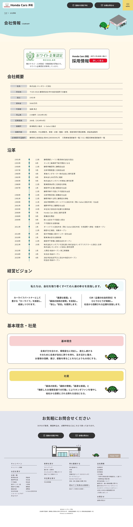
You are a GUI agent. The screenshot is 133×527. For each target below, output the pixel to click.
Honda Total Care (75, 479)
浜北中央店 (14, 491)
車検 (70, 472)
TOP (5, 13)
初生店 (28, 482)
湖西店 (28, 489)
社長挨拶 (100, 467)
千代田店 (14, 482)
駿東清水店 (14, 477)
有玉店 (28, 480)
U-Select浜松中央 (31, 491)
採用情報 (100, 472)
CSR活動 (100, 474)
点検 (70, 469)
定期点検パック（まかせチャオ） (79, 474)
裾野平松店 (14, 480)
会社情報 (100, 469)
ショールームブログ (17, 493)
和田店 (28, 477)
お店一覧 (14, 475)
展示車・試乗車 (49, 469)
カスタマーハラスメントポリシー (107, 488)
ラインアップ (48, 467)
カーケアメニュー (74, 476)
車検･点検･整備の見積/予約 (78, 481)
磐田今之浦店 (15, 486)
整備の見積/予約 (52, 435)
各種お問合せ (84, 435)
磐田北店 (14, 489)
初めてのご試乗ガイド (51, 474)
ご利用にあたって (102, 492)
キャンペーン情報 (16, 467)
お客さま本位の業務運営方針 (106, 490)
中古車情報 (47, 482)
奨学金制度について (103, 481)
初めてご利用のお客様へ (76, 489)
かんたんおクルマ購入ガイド (53, 472)
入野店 (28, 484)
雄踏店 (28, 486)
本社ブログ (14, 496)
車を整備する (73, 467)
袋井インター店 (16, 484)
